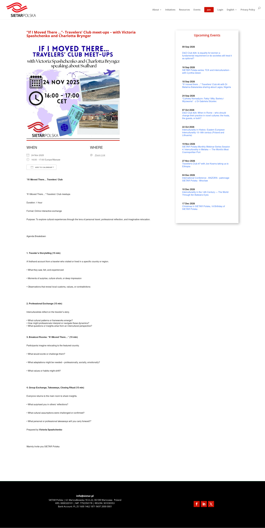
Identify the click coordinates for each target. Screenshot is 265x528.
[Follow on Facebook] (197, 504)
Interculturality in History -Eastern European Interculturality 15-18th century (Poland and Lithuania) (203, 132)
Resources (184, 10)
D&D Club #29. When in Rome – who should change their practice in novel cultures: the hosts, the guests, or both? (206, 115)
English (230, 10)
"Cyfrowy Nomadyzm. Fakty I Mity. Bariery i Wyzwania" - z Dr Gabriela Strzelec (203, 100)
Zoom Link (100, 155)
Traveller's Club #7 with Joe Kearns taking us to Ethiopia (205, 165)
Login (220, 10)
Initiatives (170, 10)
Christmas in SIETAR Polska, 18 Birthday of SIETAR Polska (203, 208)
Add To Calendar (43, 167)
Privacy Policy (248, 10)
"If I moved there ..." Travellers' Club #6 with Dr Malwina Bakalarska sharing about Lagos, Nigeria (206, 86)
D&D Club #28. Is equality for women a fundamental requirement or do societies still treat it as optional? (207, 55)
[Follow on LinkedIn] (204, 504)
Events (197, 10)
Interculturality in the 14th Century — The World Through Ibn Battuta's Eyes (205, 193)
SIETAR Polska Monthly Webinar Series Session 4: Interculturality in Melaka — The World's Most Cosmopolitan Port (206, 149)
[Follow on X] (211, 504)
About (155, 10)
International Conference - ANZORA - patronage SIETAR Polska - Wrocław (205, 179)
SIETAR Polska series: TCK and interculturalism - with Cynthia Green (206, 71)
